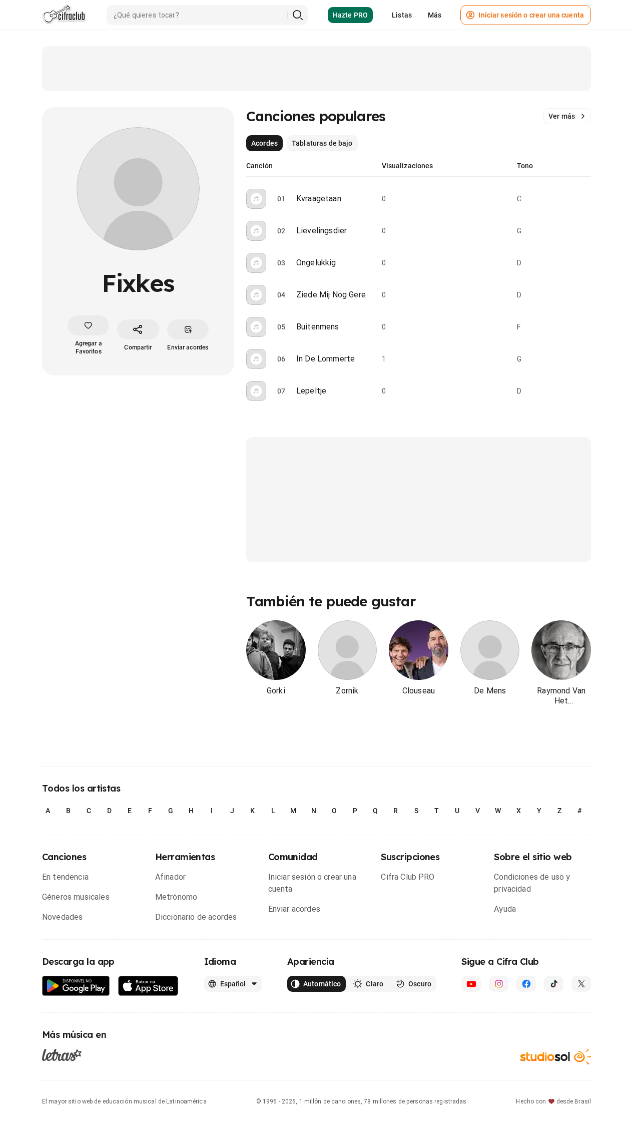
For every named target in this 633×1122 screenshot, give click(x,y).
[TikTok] (553, 984)
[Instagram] (498, 984)
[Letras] (62, 1054)
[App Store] (148, 986)
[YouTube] (471, 984)
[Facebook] (526, 984)
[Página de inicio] (64, 15)
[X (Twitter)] (581, 984)
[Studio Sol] (555, 1056)
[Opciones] (585, 199)
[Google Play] (76, 986)
